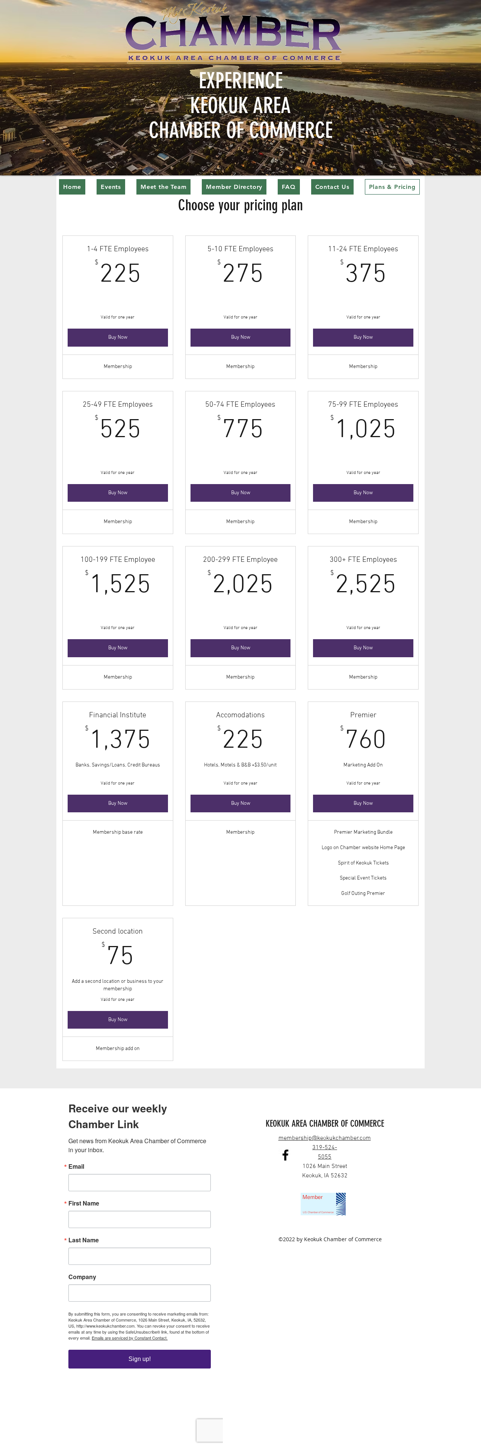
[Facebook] (285, 1155)
